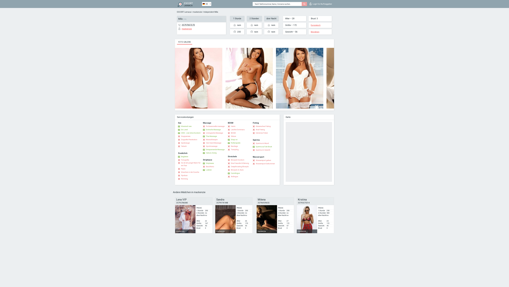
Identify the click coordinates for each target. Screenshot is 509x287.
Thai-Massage (211, 136)
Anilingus (234, 177)
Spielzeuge (185, 143)
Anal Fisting (260, 130)
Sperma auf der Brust (264, 147)
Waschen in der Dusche (190, 172)
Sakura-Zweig (211, 153)
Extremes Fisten (262, 133)
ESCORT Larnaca (184, 12)
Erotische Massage (213, 130)
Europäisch (316, 25)
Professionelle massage (215, 126)
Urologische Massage (214, 133)
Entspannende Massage (215, 150)
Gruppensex (185, 136)
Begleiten (184, 157)
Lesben (209, 170)
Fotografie (185, 160)
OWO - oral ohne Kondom (191, 133)
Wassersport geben (263, 160)
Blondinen (315, 32)
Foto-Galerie (184, 42)
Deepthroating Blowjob (240, 167)
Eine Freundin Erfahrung (240, 163)
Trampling (235, 150)
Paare (183, 169)
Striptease (210, 163)
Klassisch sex (186, 126)
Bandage (234, 146)
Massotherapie (212, 140)
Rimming (184, 179)
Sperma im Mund (262, 143)
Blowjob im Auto (237, 170)
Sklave (233, 136)
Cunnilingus (235, 173)
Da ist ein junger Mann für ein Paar (190, 164)
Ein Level (184, 130)
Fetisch (184, 146)
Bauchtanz (210, 167)
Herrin (233, 126)
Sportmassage (211, 146)
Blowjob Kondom (237, 160)
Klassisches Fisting (263, 126)
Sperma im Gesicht (263, 150)
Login (322, 4)
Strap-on (234, 140)
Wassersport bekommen (265, 164)
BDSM (233, 133)
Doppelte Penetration (189, 140)
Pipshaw (184, 175)
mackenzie (197, 12)
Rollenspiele (235, 143)
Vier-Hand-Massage (213, 143)
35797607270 (188, 25)
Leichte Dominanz (238, 130)
